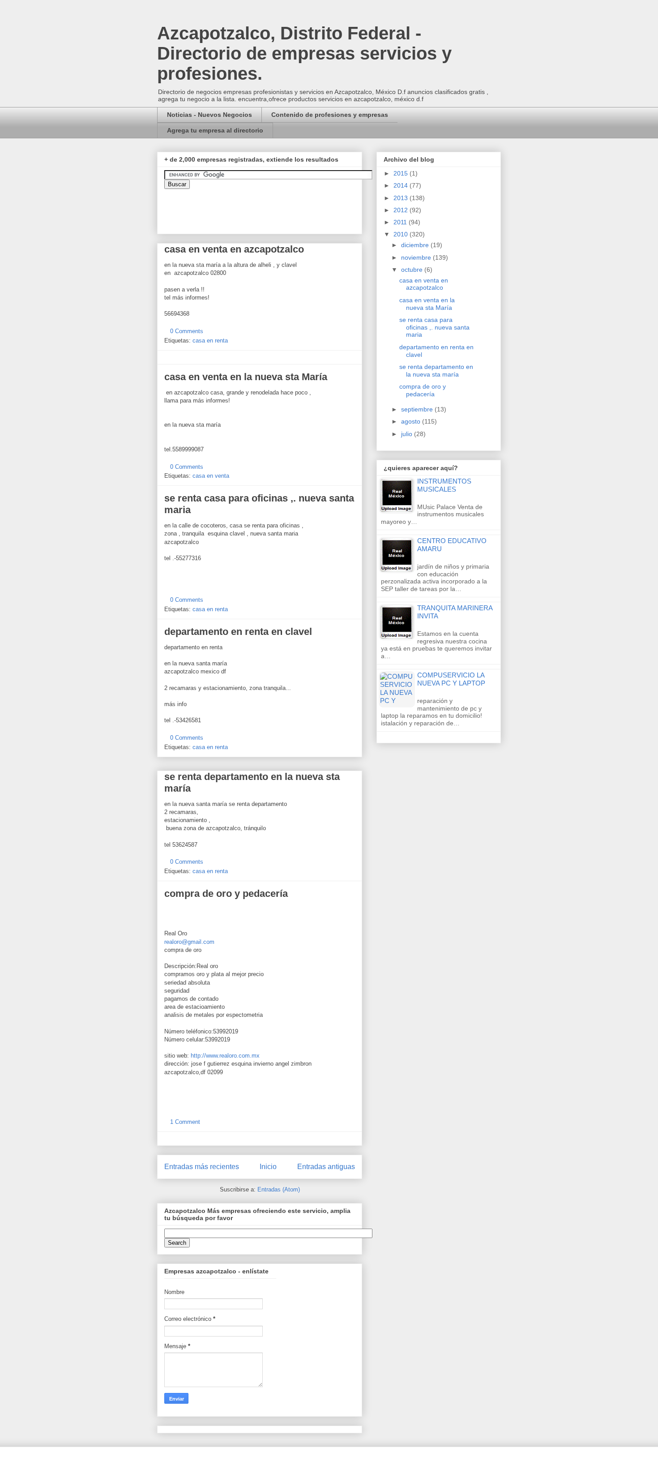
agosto (411, 421)
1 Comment (185, 1121)
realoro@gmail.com (189, 941)
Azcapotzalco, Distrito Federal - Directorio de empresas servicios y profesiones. (304, 53)
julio (407, 433)
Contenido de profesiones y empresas (329, 114)
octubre (412, 269)
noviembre (417, 257)
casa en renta (210, 340)
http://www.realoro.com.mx (225, 1055)
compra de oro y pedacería (226, 893)
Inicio (268, 1166)
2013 (401, 197)
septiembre (418, 409)
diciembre (416, 245)
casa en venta (210, 475)
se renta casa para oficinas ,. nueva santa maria (434, 327)
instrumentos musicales (444, 485)
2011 (401, 222)
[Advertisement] (27, 1234)
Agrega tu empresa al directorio (215, 130)
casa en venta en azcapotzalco (234, 249)
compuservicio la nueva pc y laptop (451, 679)
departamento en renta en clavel (238, 631)
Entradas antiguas (326, 1166)
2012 (401, 210)
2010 (401, 234)
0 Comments (186, 331)
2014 (401, 185)
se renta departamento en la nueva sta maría (436, 370)
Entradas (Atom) (278, 1189)
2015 (401, 173)
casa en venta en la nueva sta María (245, 376)
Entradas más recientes (201, 1166)
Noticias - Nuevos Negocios (209, 114)
